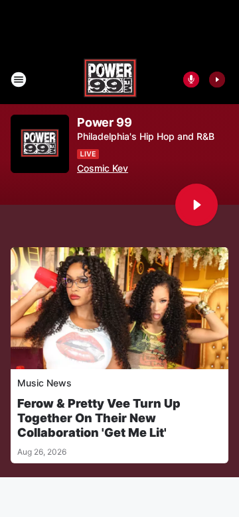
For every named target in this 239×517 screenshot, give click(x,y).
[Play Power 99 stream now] (39, 144)
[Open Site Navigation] (19, 79)
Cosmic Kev (102, 168)
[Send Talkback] (191, 79)
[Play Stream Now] (217, 79)
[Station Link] (110, 79)
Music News (44, 382)
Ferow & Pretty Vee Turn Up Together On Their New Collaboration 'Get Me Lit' (99, 417)
